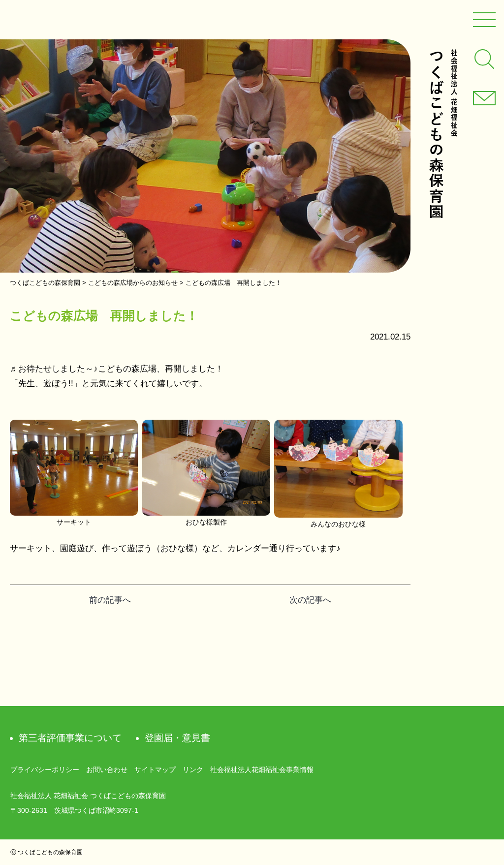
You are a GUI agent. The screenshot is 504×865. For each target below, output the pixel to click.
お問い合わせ (106, 769)
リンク (193, 769)
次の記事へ (310, 600)
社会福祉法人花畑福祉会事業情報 (262, 769)
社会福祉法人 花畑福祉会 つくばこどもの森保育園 (443, 133)
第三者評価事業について (70, 738)
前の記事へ (110, 600)
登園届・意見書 (177, 738)
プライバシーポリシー (44, 769)
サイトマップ (155, 769)
